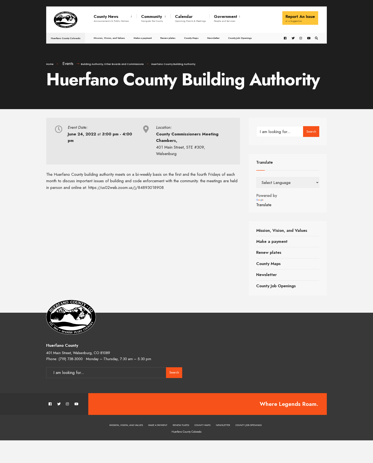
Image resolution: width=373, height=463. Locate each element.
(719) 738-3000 (70, 358)
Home (50, 64)
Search (311, 131)
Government (225, 18)
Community (152, 18)
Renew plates (167, 38)
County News (111, 18)
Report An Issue (300, 18)
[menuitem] (115, 17)
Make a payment (143, 38)
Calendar (190, 18)
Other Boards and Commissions (124, 64)
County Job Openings (240, 38)
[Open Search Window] (316, 38)
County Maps (191, 38)
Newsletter (213, 38)
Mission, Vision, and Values (109, 38)
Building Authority (92, 64)
